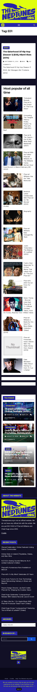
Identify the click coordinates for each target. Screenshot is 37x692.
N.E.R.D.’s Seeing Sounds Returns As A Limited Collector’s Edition (18, 454)
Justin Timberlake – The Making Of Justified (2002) (28, 250)
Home (6, 678)
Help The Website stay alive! (23, 678)
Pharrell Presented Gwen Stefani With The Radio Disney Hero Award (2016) (28, 344)
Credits (3, 533)
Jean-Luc (25, 414)
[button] (34, 25)
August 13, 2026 (13, 414)
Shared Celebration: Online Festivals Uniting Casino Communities (18, 411)
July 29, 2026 (12, 479)
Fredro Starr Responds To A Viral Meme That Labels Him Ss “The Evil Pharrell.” (28, 269)
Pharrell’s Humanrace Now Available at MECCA (18, 475)
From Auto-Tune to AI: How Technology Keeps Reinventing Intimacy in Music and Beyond (16, 581)
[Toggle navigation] (19, 25)
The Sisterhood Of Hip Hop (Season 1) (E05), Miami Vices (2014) (17, 54)
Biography (27, 211)
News (6, 48)
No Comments (10, 417)
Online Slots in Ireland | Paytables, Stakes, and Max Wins (17, 433)
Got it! (19, 689)
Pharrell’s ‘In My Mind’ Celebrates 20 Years (17, 574)
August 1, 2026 (12, 458)
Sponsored (10, 406)
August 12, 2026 (13, 436)
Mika (23, 61)
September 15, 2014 (12, 61)
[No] (35, 686)
